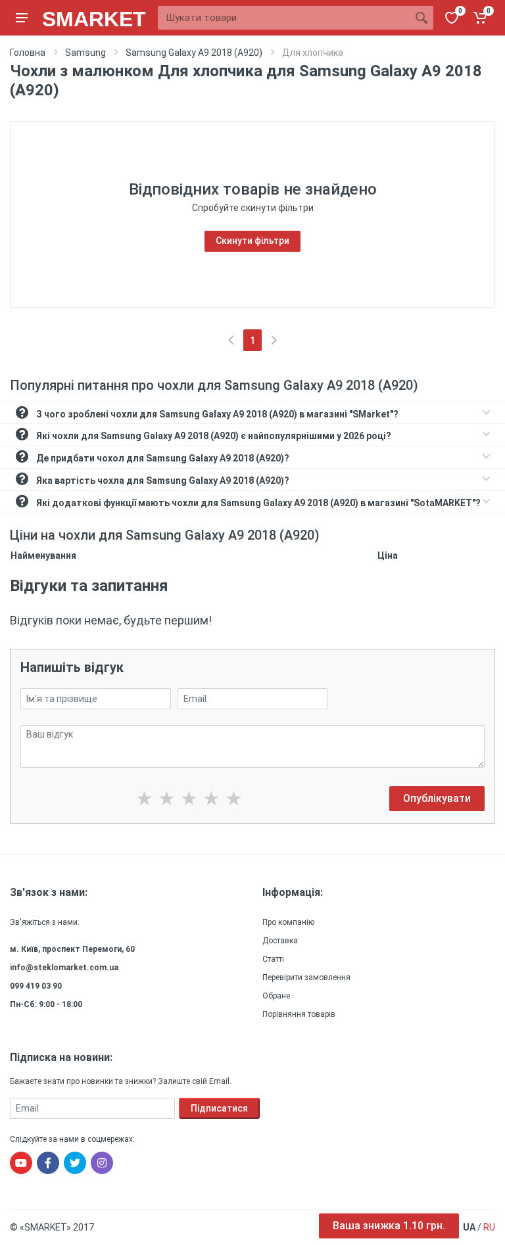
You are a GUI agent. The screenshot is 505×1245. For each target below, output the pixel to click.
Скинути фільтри (252, 240)
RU (489, 1227)
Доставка (280, 940)
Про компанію (288, 922)
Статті (273, 959)
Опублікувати (437, 798)
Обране (276, 995)
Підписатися (219, 1108)
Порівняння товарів (298, 1014)
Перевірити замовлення (306, 977)
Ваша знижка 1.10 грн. (389, 1225)
